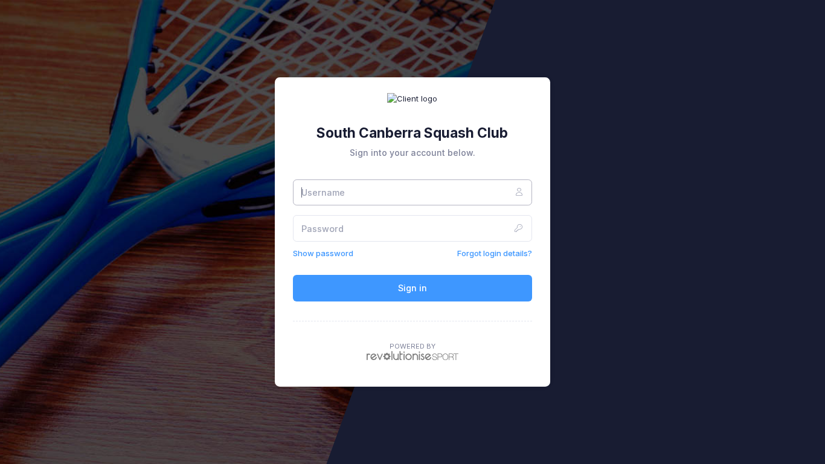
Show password (323, 253)
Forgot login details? (494, 253)
